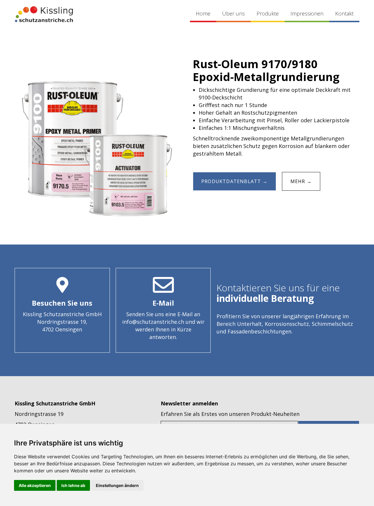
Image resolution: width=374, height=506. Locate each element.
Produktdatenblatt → (234, 181)
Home (203, 13)
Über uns (233, 13)
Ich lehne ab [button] (73, 485)
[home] (44, 14)
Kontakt (344, 13)
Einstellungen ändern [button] (117, 485)
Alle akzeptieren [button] (35, 485)
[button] (268, 14)
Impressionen (306, 13)
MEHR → (301, 181)
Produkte (268, 13)
